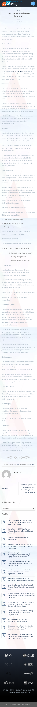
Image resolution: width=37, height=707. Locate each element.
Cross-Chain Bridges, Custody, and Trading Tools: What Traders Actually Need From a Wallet (20, 522)
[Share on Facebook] (13, 457)
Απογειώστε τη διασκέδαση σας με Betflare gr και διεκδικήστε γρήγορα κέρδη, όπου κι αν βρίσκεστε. (19, 554)
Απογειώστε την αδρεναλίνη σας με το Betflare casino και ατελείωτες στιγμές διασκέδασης (20, 546)
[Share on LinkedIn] (27, 457)
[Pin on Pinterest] (24, 457)
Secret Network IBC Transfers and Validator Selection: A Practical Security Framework (21, 531)
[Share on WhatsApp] (9, 457)
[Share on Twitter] (16, 457)
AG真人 (19, 704)
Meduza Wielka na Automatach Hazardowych (18, 538)
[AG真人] (12, 3)
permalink (31, 464)
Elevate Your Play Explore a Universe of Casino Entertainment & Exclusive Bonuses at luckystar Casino (21, 604)
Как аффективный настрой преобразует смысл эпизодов (18, 620)
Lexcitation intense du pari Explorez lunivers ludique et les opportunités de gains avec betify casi (20, 563)
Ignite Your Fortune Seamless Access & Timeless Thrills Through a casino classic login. (21, 587)
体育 (18, 10)
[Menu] (33, 4)
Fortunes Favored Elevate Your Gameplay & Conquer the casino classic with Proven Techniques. (21, 595)
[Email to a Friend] (20, 457)
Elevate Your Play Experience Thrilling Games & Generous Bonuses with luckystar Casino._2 (20, 612)
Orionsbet (5, 488)
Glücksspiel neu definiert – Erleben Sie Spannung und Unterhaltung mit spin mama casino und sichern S (20, 628)
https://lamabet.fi (18, 71)
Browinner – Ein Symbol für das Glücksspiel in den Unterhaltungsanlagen (21, 579)
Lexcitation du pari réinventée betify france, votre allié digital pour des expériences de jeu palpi (19, 572)
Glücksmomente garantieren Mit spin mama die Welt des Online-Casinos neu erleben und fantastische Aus (20, 636)
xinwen (27, 22)
